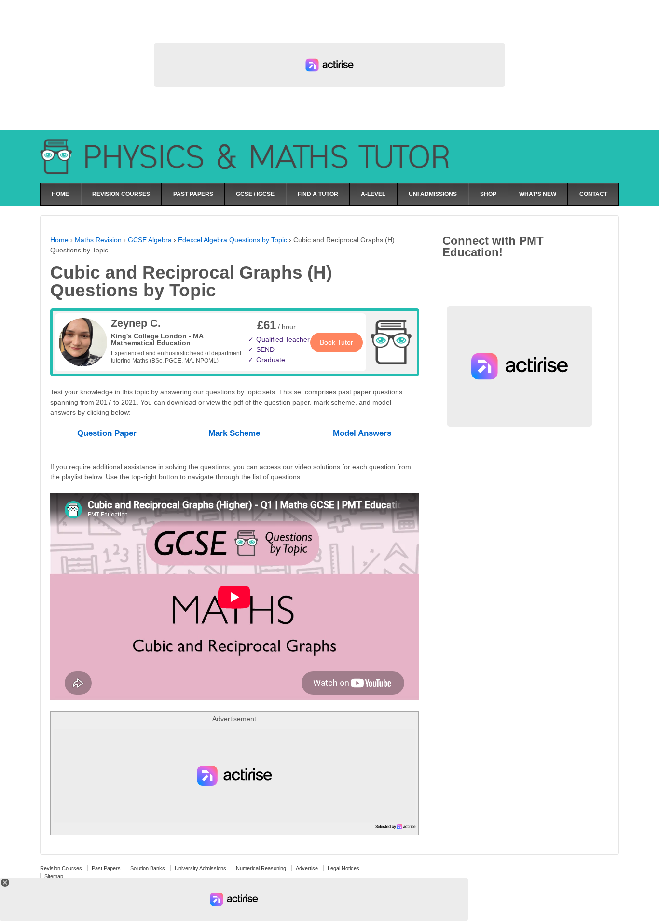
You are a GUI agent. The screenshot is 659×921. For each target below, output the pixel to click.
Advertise (307, 868)
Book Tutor (336, 342)
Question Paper (107, 433)
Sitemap (53, 876)
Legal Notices (343, 868)
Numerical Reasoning (261, 868)
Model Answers (362, 433)
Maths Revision (98, 240)
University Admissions (200, 868)
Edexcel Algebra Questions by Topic (232, 240)
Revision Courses (61, 868)
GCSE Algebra (150, 240)
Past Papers (106, 868)
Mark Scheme (234, 433)
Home (59, 240)
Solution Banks (147, 868)
